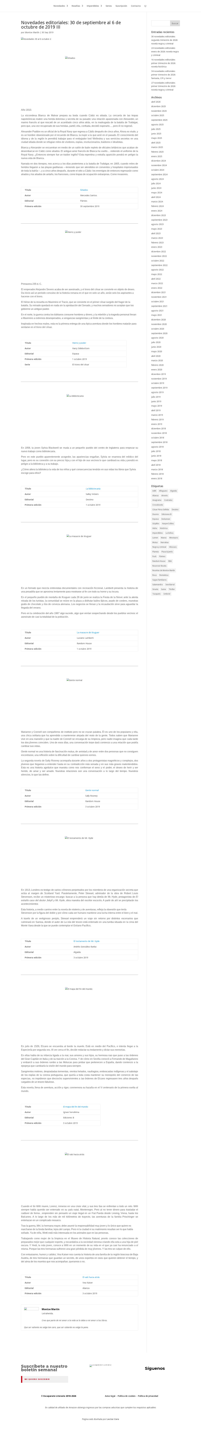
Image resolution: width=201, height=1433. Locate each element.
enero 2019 (156, 424)
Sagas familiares (159, 580)
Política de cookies (127, 1396)
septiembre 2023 (159, 219)
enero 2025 (156, 156)
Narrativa (164, 542)
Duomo (155, 514)
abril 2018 (156, 464)
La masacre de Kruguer (88, 632)
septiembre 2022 (159, 265)
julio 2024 (156, 183)
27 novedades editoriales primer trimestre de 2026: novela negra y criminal (163, 86)
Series (109, 6)
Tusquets (156, 594)
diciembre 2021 (158, 292)
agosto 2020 (157, 337)
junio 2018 (156, 455)
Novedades (59, 6)
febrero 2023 (157, 242)
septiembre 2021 (159, 306)
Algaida (173, 491)
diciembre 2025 (158, 106)
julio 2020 (156, 342)
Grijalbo (155, 523)
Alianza (155, 495)
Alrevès (164, 495)
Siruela (155, 589)
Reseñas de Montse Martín (163, 570)
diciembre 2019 (158, 374)
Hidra (154, 528)
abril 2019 (156, 410)
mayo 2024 (156, 192)
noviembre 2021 (159, 296)
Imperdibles (93, 6)
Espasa (155, 519)
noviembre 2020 (159, 324)
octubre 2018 (157, 437)
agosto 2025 (157, 124)
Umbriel (166, 594)
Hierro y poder (79, 342)
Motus (155, 542)
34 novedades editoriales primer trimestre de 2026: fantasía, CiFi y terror (163, 75)
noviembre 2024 (159, 165)
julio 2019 (156, 396)
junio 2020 (156, 346)
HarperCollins (168, 523)
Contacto (136, 6)
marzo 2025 (157, 147)
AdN (154, 491)
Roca (154, 575)
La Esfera (169, 533)
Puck (154, 556)
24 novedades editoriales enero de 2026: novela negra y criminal (165, 51)
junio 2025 (156, 133)
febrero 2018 (157, 473)
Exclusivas (166, 519)
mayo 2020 (156, 351)
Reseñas (76, 6)
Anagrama (156, 500)
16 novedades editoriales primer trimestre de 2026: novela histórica (163, 63)
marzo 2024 (157, 201)
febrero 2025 (157, 151)
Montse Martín (32, 32)
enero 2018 (156, 478)
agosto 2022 (157, 269)
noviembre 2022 (159, 256)
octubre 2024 (157, 169)
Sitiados (84, 189)
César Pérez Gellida (160, 509)
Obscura (172, 547)
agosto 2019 (157, 392)
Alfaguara (163, 491)
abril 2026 (156, 101)
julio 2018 (156, 451)
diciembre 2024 (158, 160)
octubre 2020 (157, 328)
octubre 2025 (157, 115)
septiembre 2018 (159, 442)
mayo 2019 (156, 405)
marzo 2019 (157, 415)
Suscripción (121, 6)
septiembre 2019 (159, 387)
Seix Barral (170, 584)
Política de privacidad (148, 1396)
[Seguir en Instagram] (168, 1380)
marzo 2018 (157, 469)
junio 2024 (156, 188)
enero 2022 (156, 287)
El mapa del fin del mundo (75, 1106)
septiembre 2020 (159, 333)
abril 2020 (156, 356)
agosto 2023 (157, 224)
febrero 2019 (157, 419)
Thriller (172, 589)
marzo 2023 (157, 238)
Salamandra (157, 584)
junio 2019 (156, 401)
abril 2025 (156, 142)
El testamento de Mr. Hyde (86, 941)
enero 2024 (156, 210)
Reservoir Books (159, 566)
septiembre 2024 (159, 174)
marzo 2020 (157, 360)
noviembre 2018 (159, 433)
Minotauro (173, 537)
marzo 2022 (157, 283)
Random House (158, 561)
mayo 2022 (156, 274)
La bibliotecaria (93, 488)
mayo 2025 (156, 138)
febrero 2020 (157, 365)
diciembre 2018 (158, 428)
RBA (170, 561)
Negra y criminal (159, 547)
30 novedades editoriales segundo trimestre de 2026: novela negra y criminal (164, 40)
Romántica (164, 575)
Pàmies (162, 556)
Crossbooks (157, 505)
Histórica (163, 528)
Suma (163, 589)
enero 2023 (156, 247)
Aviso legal (110, 1396)
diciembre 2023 (158, 215)
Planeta (155, 551)
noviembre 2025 (159, 110)
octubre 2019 (157, 383)
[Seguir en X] (145, 1380)
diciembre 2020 (158, 319)
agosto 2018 (157, 446)
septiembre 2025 (159, 119)
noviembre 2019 (159, 378)
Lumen (155, 537)
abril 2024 (156, 197)
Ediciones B (166, 514)
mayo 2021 (156, 315)
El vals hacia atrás (91, 1277)
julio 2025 (156, 129)
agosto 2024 (157, 179)
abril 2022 (156, 278)
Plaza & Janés (167, 551)
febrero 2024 (157, 206)
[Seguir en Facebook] (156, 1380)
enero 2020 (156, 369)
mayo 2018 (156, 460)
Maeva (163, 537)
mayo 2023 (156, 228)
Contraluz (168, 500)
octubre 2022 (157, 260)
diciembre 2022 (158, 251)
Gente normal (92, 790)
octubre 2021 (157, 301)
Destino (175, 509)
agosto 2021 (157, 310)
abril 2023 (156, 233)
